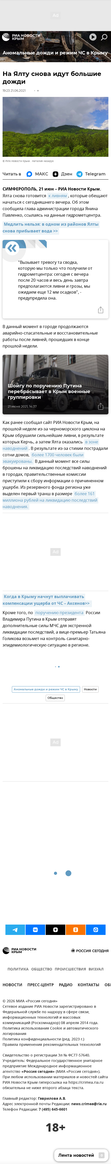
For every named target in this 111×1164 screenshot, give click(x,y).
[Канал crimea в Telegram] (15, 930)
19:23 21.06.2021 (14, 91)
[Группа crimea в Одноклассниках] (75, 930)
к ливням (58, 196)
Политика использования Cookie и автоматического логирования (50, 1031)
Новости (90, 689)
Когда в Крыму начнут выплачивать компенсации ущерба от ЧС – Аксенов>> (47, 600)
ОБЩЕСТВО (41, 970)
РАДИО (66, 986)
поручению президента (59, 613)
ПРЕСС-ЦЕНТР (40, 986)
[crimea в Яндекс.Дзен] (55, 930)
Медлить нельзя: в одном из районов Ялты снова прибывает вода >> (51, 228)
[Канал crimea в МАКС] (96, 930)
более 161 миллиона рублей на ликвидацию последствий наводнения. (50, 500)
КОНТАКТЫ (88, 986)
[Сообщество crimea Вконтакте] (35, 930)
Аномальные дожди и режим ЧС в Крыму (46, 689)
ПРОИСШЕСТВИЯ (70, 970)
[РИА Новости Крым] (21, 37)
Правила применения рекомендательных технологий (52, 1045)
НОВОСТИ (12, 986)
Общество (55, 698)
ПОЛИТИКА (18, 970)
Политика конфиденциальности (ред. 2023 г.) (43, 1039)
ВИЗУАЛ (96, 970)
